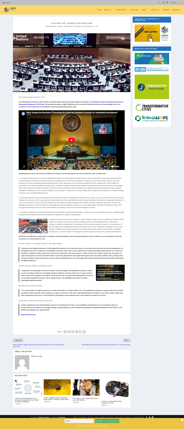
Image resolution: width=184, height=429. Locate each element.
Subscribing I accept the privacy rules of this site (93, 426)
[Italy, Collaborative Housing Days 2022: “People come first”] (57, 387)
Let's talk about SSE (87, 26)
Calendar (165, 10)
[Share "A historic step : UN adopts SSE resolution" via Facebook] (65, 332)
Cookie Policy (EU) (138, 417)
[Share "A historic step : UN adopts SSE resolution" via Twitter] (69, 332)
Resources (176, 10)
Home (99, 10)
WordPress (61, 417)
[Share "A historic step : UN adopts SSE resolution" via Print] (84, 332)
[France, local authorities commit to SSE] (114, 389)
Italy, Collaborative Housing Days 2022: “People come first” (56, 398)
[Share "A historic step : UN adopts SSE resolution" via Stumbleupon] (76, 332)
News (96, 417)
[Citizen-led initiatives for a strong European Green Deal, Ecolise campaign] (28, 387)
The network (82, 417)
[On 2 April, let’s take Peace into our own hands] (86, 387)
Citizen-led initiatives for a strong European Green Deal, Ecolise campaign (27, 400)
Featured (77, 26)
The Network (121, 10)
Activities (133, 10)
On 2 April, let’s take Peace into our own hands (85, 399)
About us (107, 10)
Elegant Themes (44, 417)
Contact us (155, 10)
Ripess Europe (57, 26)
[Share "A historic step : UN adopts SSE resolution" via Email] (80, 332)
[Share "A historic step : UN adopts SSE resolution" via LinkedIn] (73, 332)
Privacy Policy (119, 417)
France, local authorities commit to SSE (111, 402)
